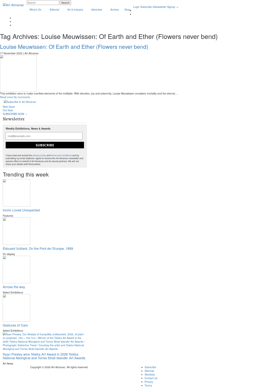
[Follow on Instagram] (14, 18)
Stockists (150, 374)
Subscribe (146, 7)
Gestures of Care (15, 325)
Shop (127, 9)
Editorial (55, 9)
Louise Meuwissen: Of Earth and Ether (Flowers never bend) (74, 46)
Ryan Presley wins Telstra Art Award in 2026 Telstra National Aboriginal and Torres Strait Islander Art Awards (44, 356)
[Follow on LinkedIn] (134, 10)
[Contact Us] (14, 21)
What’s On (35, 9)
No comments (22, 97)
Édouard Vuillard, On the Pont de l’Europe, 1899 (38, 248)
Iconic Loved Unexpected (21, 210)
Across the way (14, 286)
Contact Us (151, 378)
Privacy (149, 382)
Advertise (97, 9)
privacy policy (39, 155)
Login (136, 7)
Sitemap (149, 371)
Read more (6, 97)
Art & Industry (75, 9)
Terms (148, 385)
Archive (114, 9)
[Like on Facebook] (134, 14)
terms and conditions (61, 155)
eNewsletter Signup (165, 7)
